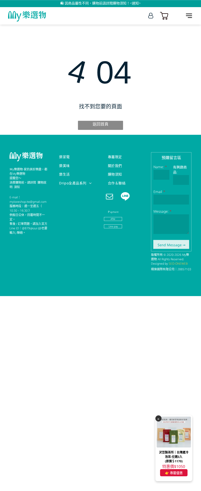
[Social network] (125, 197)
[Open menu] (189, 15)
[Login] (150, 16)
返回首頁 (100, 124)
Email (157, 191)
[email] (109, 197)
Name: (158, 166)
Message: (160, 211)
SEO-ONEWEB (178, 263)
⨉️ (158, 418)
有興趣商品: (180, 169)
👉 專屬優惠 (174, 473)
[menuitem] (77, 156)
